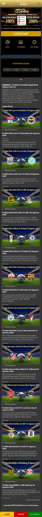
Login (7, 514)
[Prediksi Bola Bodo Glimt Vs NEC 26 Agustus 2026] (21, 198)
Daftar (21, 514)
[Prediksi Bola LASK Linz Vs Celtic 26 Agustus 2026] (21, 159)
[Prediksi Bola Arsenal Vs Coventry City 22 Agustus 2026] (21, 393)
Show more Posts (33, 500)
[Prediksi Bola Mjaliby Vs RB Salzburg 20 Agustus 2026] (21, 470)
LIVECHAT (21, 33)
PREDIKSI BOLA (10, 170)
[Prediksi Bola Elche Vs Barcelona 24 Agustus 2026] (21, 275)
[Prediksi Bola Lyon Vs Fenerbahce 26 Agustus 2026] (21, 118)
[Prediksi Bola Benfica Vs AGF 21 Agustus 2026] (21, 432)
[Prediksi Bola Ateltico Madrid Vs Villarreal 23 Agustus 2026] (21, 354)
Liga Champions (11, 130)
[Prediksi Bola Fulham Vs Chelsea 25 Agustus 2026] (21, 236)
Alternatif (35, 514)
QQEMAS (5, 90)
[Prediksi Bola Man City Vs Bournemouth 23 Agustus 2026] (21, 316)
